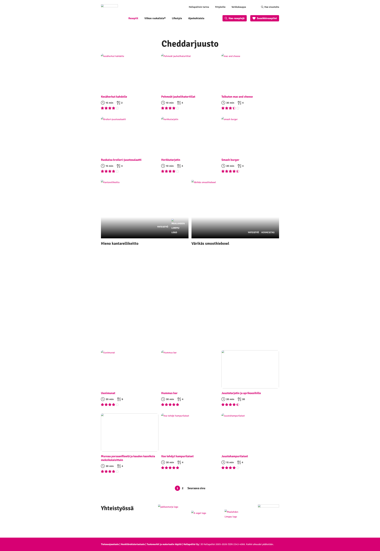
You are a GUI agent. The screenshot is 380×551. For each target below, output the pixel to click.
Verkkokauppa (239, 6)
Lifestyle (177, 18)
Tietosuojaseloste (110, 544)
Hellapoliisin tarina (199, 6)
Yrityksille (220, 6)
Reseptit (133, 18)
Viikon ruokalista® (155, 18)
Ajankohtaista (196, 18)
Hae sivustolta (271, 6)
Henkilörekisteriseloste (133, 544)
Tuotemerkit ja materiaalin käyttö (164, 544)
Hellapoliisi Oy (191, 544)
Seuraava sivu (196, 488)
